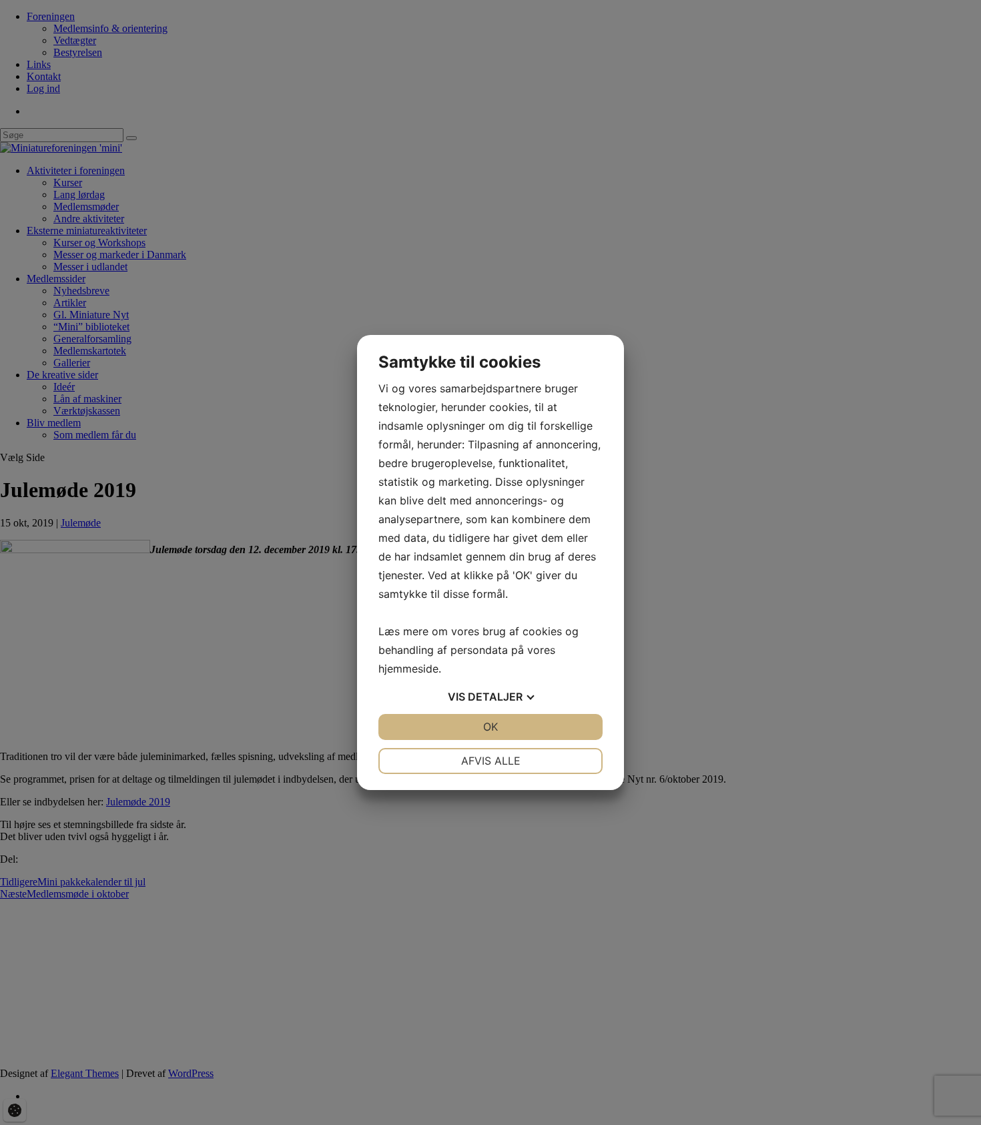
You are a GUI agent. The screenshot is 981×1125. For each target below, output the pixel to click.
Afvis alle (491, 760)
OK (490, 726)
